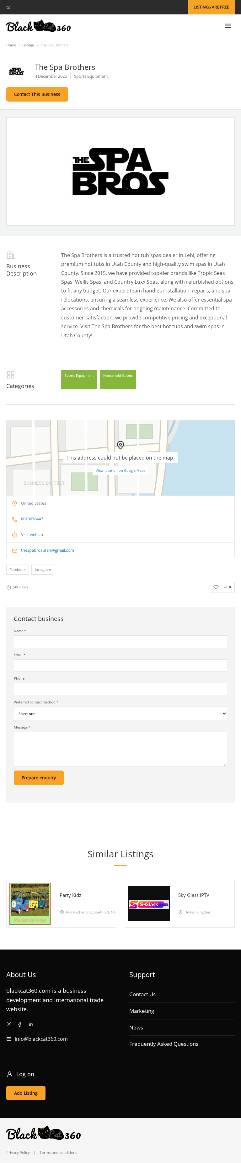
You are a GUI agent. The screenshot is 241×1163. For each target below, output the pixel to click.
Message (22, 727)
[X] (9, 1024)
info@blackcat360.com (41, 1038)
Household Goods (118, 375)
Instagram (43, 569)
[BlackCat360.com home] (38, 25)
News (136, 1027)
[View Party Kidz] (30, 903)
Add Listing (26, 1093)
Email (19, 654)
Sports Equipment (79, 375)
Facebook (17, 569)
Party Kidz (70, 895)
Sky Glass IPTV (193, 895)
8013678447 (32, 519)
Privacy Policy (18, 1152)
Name (20, 631)
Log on (25, 1074)
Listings (28, 45)
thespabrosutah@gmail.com (47, 550)
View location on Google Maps (120, 470)
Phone (19, 678)
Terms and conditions (58, 1152)
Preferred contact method (36, 702)
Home (11, 45)
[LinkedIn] (31, 1024)
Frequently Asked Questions (163, 1043)
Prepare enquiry (39, 778)
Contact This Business (37, 94)
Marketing (141, 1010)
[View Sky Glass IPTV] (148, 903)
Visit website (32, 534)
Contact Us (142, 994)
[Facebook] (20, 1024)
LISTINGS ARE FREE (211, 7)
